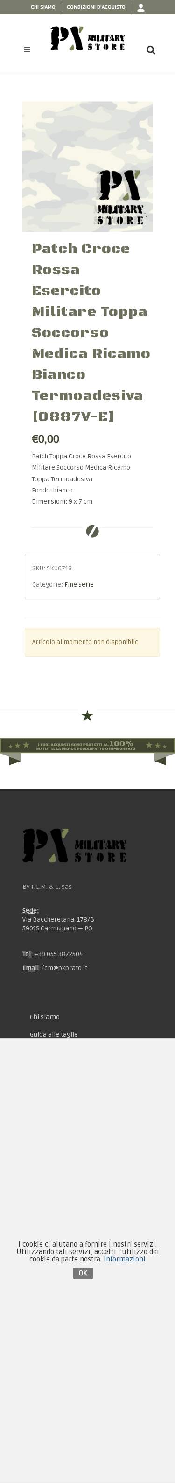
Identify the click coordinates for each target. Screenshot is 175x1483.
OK (83, 1273)
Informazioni (125, 1259)
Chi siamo (43, 7)
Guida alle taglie (54, 1035)
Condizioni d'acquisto (96, 7)
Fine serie (79, 585)
